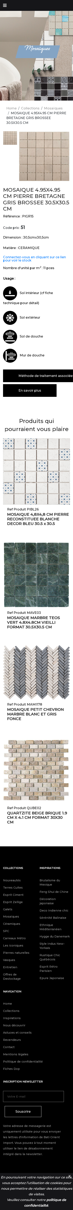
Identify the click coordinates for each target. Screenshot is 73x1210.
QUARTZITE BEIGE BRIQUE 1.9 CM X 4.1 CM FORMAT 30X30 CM (37, 818)
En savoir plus (29, 390)
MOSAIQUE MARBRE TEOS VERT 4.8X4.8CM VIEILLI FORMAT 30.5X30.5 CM (33, 622)
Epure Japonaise (52, 978)
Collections (30, 108)
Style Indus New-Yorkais (52, 946)
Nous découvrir (14, 1025)
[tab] (10, 138)
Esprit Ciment (13, 895)
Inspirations (50, 867)
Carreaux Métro (14, 938)
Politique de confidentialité (23, 1061)
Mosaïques (53, 108)
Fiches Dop (11, 1069)
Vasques (9, 960)
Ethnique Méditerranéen (50, 927)
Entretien (10, 967)
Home (11, 108)
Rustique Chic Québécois (50, 957)
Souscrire (23, 1111)
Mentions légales (15, 1054)
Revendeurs (12, 1040)
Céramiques (11, 924)
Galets (7, 909)
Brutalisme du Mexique (50, 882)
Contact (9, 1047)
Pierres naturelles (16, 953)
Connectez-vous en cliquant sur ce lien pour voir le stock (34, 258)
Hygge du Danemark (55, 936)
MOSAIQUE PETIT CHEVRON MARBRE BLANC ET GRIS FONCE (35, 714)
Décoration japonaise (48, 901)
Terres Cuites (13, 887)
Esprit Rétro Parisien (49, 969)
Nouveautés (12, 880)
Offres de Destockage (12, 977)
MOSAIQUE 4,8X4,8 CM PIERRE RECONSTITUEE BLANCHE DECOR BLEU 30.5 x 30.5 (38, 519)
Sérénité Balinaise (53, 918)
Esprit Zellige (13, 902)
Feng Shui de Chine (54, 892)
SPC (6, 931)
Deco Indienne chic (54, 910)
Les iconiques (13, 945)
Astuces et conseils (17, 1032)
